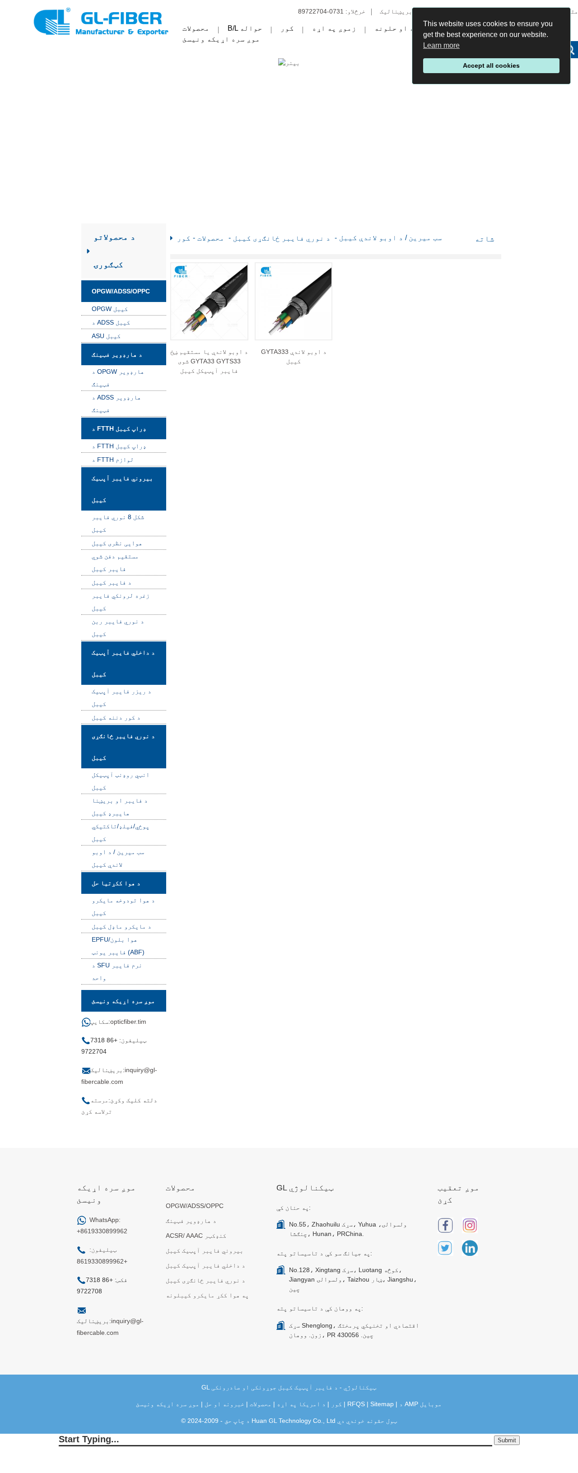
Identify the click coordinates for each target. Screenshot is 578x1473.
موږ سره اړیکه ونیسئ (221, 39)
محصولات (196, 28)
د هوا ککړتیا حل (116, 883)
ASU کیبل (106, 335)
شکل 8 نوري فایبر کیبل (118, 523)
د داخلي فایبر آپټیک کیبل (123, 663)
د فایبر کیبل (111, 582)
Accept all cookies (491, 65)
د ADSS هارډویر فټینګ (116, 404)
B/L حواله (245, 28)
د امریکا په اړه (301, 1404)
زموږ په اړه (334, 28)
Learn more (441, 45)
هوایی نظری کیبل (117, 543)
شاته (484, 238)
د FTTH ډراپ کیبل (119, 428)
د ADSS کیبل (111, 322)
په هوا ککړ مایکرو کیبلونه (207, 1295)
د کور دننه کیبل (116, 717)
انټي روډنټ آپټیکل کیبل (120, 781)
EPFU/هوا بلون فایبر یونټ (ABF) (118, 946)
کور (287, 28)
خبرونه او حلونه (405, 28)
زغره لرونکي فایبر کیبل (120, 602)
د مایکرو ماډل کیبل (121, 926)
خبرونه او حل (224, 1404)
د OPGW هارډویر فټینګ (118, 378)
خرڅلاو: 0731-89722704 (331, 11)
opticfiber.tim (128, 1021)
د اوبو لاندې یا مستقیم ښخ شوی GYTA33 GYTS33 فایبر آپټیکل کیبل (209, 361)
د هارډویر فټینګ (117, 354)
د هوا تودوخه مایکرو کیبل (123, 906)
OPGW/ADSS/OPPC (121, 291)
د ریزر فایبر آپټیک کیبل (121, 697)
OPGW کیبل (110, 308)
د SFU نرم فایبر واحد (117, 971)
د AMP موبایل (420, 1404)
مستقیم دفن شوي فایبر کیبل (115, 562)
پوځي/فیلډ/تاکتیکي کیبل (120, 832)
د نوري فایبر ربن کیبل (118, 627)
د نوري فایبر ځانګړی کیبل (123, 746)
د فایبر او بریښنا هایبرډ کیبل (120, 807)
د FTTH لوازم (113, 459)
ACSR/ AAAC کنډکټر (196, 1235)
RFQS (356, 1404)
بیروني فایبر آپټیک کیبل (122, 488)
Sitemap (382, 1404)
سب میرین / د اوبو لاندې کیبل (118, 858)
